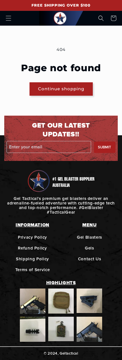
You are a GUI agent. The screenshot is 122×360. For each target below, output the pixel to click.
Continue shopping (61, 88)
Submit (104, 147)
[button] (8, 18)
